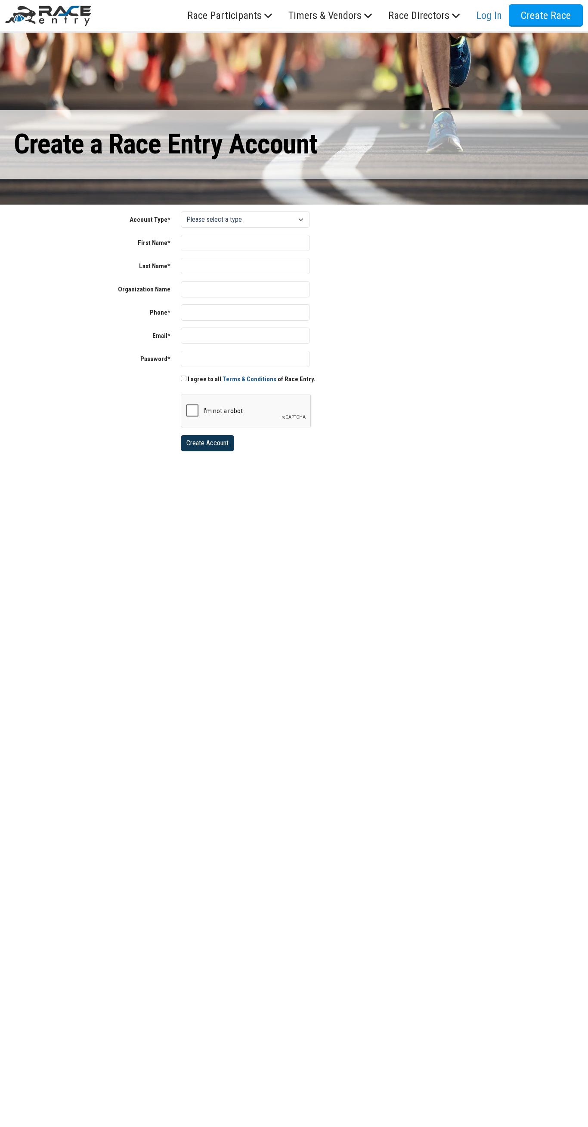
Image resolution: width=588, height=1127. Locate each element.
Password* (155, 359)
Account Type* (150, 220)
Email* (161, 336)
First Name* (154, 243)
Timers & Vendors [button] (325, 16)
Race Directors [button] (418, 16)
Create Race (546, 16)
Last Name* (154, 266)
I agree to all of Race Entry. (251, 379)
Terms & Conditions (249, 379)
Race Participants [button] (224, 16)
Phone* (160, 312)
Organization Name (144, 289)
